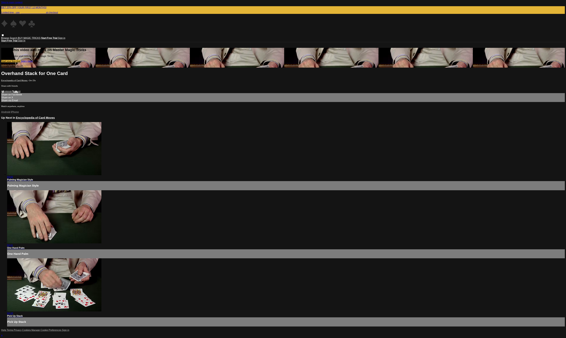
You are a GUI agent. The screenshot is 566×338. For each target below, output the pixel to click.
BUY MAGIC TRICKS (29, 38)
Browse (5, 38)
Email (17, 91)
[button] (3, 35)
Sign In (21, 40)
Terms (10, 330)
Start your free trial (11, 61)
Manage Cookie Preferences (46, 330)
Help (4, 330)
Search (14, 38)
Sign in (61, 38)
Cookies (26, 330)
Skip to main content (11, 2)
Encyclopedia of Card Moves (14, 80)
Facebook (6, 91)
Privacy (18, 330)
